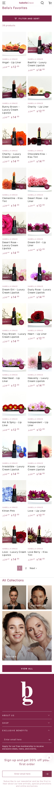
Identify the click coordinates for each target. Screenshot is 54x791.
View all (27, 668)
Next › (33, 568)
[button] (42, 3)
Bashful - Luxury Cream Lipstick (37, 64)
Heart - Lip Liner (37, 334)
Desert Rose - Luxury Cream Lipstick (10, 245)
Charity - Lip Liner (38, 106)
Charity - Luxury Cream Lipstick (11, 155)
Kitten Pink (8, 510)
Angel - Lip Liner (11, 62)
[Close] (49, 757)
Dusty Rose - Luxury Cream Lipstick (39, 291)
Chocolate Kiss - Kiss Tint (37, 155)
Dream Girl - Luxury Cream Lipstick (13, 291)
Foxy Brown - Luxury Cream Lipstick (14, 335)
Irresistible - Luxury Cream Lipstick (13, 468)
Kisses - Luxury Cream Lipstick (36, 468)
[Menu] (4, 3)
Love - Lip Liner (37, 510)
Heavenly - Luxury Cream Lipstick (38, 379)
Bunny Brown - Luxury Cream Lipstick (10, 109)
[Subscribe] (50, 739)
